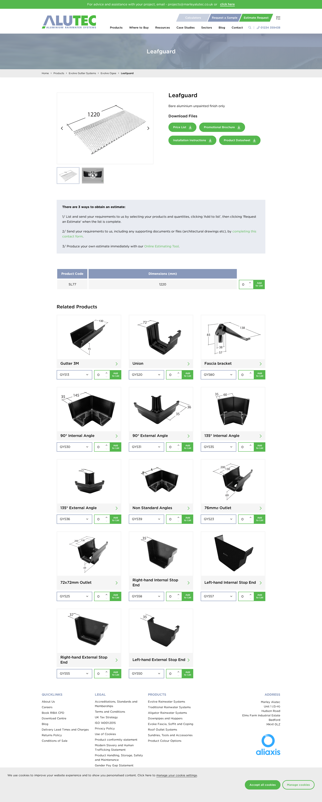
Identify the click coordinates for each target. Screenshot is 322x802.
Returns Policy (52, 735)
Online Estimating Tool (161, 246)
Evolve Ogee (108, 73)
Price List (180, 127)
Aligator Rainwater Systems (167, 713)
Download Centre (54, 718)
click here (227, 4)
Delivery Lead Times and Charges (65, 729)
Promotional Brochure (220, 127)
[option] (105, 128)
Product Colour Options (164, 740)
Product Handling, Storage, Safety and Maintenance (119, 758)
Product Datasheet (237, 140)
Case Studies (185, 27)
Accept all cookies (263, 785)
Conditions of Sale (54, 740)
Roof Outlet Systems (162, 729)
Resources (162, 27)
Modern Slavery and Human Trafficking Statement (114, 747)
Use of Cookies (105, 734)
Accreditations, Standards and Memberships (116, 704)
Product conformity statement (116, 739)
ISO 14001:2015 (105, 723)
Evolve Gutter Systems (82, 73)
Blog (222, 27)
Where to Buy (139, 27)
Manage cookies (298, 785)
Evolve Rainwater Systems (166, 701)
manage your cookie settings (176, 775)
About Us (48, 701)
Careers (47, 707)
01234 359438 (270, 27)
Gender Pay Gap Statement (114, 765)
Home (45, 73)
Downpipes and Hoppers (165, 718)
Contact (237, 27)
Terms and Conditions (110, 711)
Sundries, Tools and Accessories (170, 735)
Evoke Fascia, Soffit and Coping (170, 724)
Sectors (206, 27)
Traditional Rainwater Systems (169, 707)
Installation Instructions (190, 140)
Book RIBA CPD (53, 713)
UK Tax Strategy (106, 717)
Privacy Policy (105, 728)
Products (116, 27)
